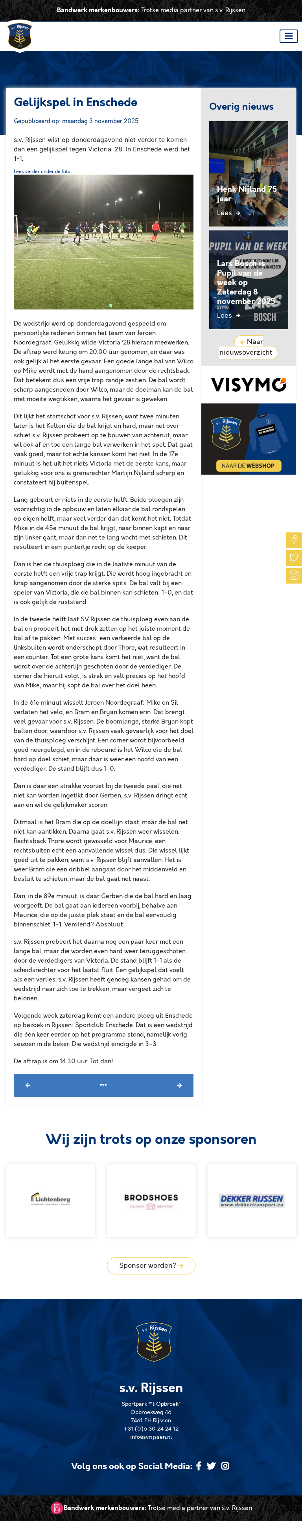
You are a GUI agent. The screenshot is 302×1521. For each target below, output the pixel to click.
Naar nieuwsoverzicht (245, 347)
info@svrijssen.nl (151, 1437)
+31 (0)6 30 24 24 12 (151, 1429)
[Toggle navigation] (289, 36)
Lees (225, 213)
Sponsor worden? (149, 1265)
